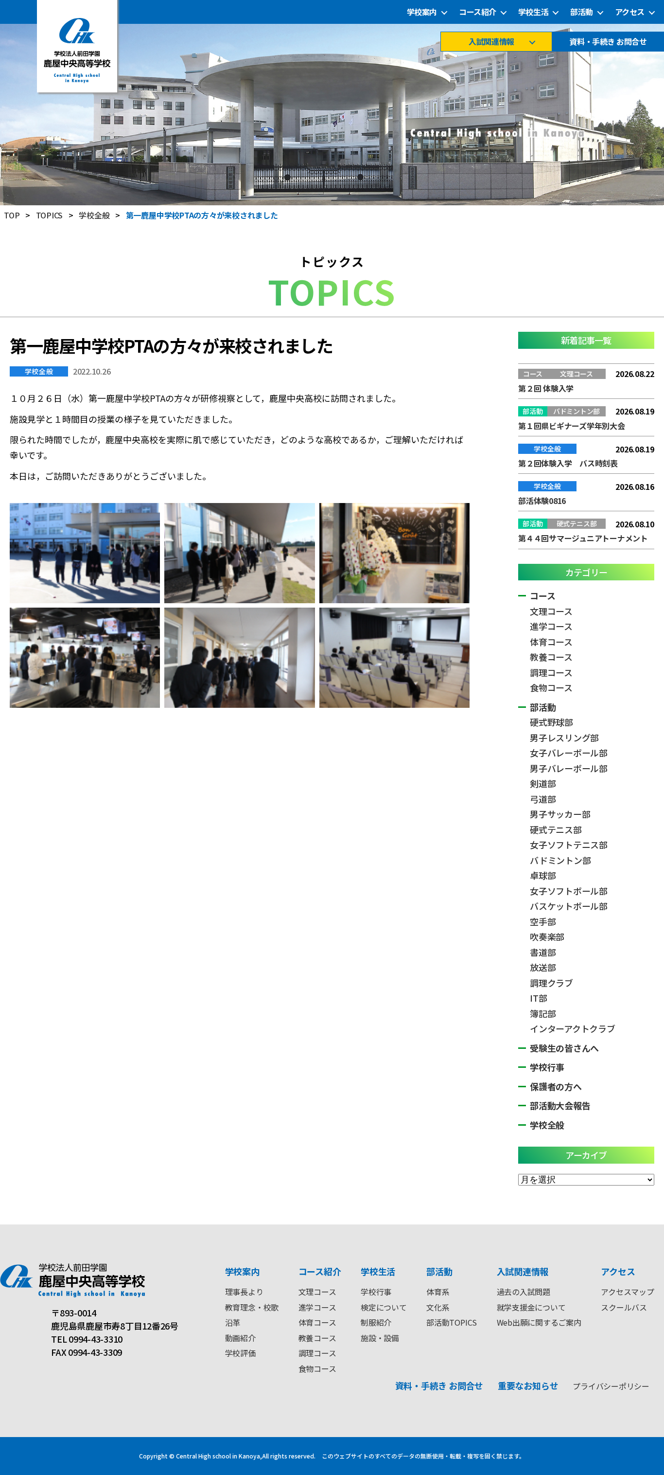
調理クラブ (551, 982)
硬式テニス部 (556, 829)
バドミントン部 (560, 860)
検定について (384, 1307)
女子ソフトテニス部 (569, 844)
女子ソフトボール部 (569, 890)
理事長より (244, 1291)
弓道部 (543, 798)
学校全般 (39, 371)
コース (542, 595)
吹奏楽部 (547, 936)
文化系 (437, 1307)
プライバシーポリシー (611, 1386)
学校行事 (547, 1067)
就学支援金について (531, 1307)
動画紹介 (240, 1338)
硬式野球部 (551, 722)
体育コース (551, 641)
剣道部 (543, 783)
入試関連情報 (491, 41)
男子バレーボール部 (569, 768)
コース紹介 (477, 12)
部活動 (581, 12)
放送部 (543, 967)
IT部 (538, 997)
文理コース (551, 611)
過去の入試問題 (523, 1291)
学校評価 (240, 1353)
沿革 (233, 1322)
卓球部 (543, 875)
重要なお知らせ (528, 1385)
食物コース (551, 687)
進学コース (551, 626)
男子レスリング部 (564, 737)
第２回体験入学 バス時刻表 (568, 463)
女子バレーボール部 (569, 752)
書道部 (543, 952)
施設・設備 (380, 1338)
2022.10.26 (91, 371)
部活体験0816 (542, 500)
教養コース (551, 656)
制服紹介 (376, 1322)
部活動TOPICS (451, 1322)
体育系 (437, 1291)
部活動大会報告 (560, 1105)
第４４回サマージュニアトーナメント (583, 538)
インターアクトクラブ (572, 1028)
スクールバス (624, 1307)
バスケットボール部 (569, 905)
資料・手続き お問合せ (608, 41)
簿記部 (543, 1013)
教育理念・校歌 (252, 1307)
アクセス (630, 12)
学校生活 (533, 12)
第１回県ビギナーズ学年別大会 (571, 426)
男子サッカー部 (560, 814)
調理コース (551, 672)
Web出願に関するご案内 (539, 1322)
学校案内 (422, 12)
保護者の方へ (556, 1086)
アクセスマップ (627, 1291)
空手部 (543, 921)
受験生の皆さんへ (564, 1048)
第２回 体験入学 (546, 388)
